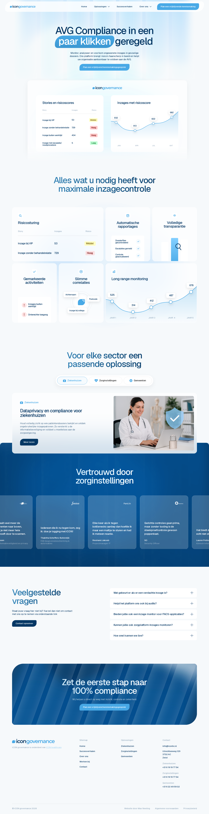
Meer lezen (29, 442)
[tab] (72, 380)
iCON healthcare (54, 747)
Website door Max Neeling (137, 808)
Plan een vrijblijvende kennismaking (178, 6)
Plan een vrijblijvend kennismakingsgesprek (104, 67)
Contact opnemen (24, 623)
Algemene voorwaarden (166, 808)
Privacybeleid (190, 808)
